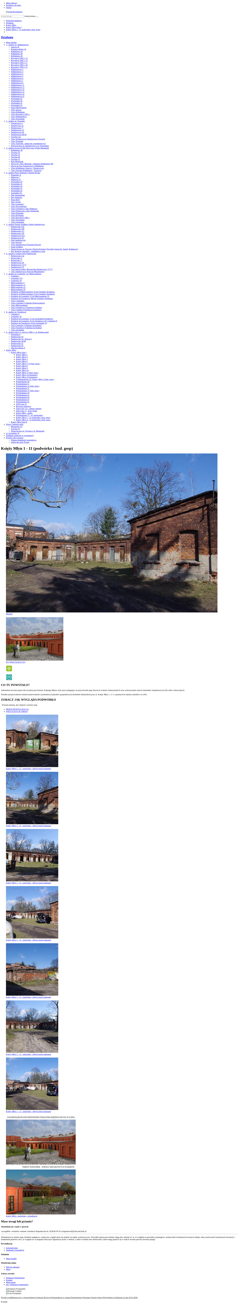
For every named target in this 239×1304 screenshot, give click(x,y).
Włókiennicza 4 (17, 74)
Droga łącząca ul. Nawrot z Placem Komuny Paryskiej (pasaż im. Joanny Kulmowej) (44, 249)
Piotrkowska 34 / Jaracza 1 (21, 339)
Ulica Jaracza (16, 110)
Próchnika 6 (15, 334)
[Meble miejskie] (9, 680)
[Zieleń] (9, 671)
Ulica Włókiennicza (19, 117)
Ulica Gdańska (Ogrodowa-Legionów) (26, 310)
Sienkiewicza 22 (17, 130)
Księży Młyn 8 (22, 366)
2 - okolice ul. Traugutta (15, 121)
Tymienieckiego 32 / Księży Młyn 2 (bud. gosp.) (35, 379)
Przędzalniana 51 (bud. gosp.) (27, 386)
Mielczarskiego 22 (18, 287)
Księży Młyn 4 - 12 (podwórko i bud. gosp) (33, 420)
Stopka (8, 7)
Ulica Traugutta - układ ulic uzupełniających (28, 144)
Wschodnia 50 (16, 101)
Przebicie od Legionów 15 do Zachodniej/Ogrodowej (32, 319)
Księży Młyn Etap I (13, 27)
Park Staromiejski (18, 195)
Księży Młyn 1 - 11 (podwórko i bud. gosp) (23, 30)
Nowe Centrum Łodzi (14, 424)
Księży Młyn (11, 25)
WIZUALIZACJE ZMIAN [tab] (17, 711)
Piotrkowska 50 (17, 346)
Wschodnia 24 (16, 186)
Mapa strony (11, 1282)
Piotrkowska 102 (17, 227)
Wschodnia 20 (16, 182)
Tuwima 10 (15, 429)
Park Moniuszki (17, 161)
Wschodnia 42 (16, 191)
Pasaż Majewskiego (19, 108)
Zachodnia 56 (16, 193)
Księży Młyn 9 (22, 368)
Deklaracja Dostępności (15, 1278)
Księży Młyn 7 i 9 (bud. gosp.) (28, 364)
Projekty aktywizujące (14, 438)
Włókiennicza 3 (17, 72)
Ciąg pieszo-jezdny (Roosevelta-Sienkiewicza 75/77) (32, 269)
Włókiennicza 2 (17, 69)
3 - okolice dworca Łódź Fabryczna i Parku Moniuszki (27, 148)
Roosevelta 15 (16, 258)
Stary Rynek (16, 202)
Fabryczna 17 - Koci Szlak (26, 411)
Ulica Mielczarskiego (19, 305)
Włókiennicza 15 (17, 92)
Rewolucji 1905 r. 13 (19, 58)
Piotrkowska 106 (17, 229)
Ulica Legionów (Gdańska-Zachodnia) (26, 325)
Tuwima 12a (16, 137)
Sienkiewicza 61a (18, 236)
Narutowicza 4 (17, 123)
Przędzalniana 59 (22, 393)
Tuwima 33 (15, 152)
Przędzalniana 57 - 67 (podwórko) (29, 415)
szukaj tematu (30, 16)
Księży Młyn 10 (22, 370)
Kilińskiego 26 (17, 51)
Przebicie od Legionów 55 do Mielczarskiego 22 (30, 296)
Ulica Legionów (17, 204)
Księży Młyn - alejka (24, 413)
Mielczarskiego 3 (17, 283)
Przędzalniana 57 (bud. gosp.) (27, 391)
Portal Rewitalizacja (14, 21)
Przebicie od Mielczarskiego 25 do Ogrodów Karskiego (33, 294)
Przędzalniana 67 (22, 400)
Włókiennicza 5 (17, 76)
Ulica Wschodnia (18, 119)
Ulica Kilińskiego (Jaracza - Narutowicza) (27, 168)
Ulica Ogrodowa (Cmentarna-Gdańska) (26, 307)
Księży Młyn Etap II (19, 422)
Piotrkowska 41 (17, 343)
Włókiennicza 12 (17, 87)
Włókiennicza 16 (17, 94)
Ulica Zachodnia (17, 222)
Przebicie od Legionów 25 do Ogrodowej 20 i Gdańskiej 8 (34, 321)
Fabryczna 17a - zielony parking (28, 409)
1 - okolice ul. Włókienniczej (17, 45)
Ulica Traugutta (17, 141)
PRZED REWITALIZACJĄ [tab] (17, 709)
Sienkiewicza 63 (17, 238)
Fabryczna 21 (21, 404)
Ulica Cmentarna (17, 301)
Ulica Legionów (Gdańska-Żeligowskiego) (28, 303)
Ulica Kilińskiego (18, 112)
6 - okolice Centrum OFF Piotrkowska (21, 254)
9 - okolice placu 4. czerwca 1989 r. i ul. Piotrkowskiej (27, 332)
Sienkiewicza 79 (17, 267)
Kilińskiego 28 (17, 54)
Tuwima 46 (15, 157)
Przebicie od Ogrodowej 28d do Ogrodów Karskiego (32, 298)
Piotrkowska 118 (17, 233)
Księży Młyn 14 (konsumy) (27, 375)
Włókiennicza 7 (17, 81)
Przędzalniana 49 (22, 382)
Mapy (8, 1269)
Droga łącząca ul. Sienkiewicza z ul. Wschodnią (30, 146)
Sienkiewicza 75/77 (18, 265)
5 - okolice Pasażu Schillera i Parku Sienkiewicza (25, 224)
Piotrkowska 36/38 (18, 341)
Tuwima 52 (15, 159)
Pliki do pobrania (12, 1267)
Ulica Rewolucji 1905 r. (20, 114)
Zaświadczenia (12, 1248)
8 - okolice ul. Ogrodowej (16, 312)
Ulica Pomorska (17, 213)
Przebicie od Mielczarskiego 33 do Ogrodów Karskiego (33, 292)
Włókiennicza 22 (17, 96)
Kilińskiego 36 (17, 56)
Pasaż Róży (15, 200)
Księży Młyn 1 (22, 355)
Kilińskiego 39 (17, 150)
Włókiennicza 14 (17, 90)
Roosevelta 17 (16, 260)
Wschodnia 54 (16, 105)
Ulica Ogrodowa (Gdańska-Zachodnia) (26, 328)
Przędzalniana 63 (22, 397)
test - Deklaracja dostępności (17, 1285)
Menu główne (11, 3)
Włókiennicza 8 (17, 83)
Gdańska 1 (15, 276)
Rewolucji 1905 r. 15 (19, 60)
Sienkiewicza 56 (17, 263)
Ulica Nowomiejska (19, 206)
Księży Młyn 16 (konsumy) (27, 377)
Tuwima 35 (15, 155)
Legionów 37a (16, 278)
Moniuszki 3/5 (16, 427)
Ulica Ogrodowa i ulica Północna (24, 209)
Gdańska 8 (15, 314)
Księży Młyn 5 (22, 361)
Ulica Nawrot (16, 242)
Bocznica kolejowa (23, 406)
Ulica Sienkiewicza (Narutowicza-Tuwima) (28, 139)
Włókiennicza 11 (17, 85)
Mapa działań (11, 42)
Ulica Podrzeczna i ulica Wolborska (25, 211)
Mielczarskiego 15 (18, 285)
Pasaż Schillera (17, 247)
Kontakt (9, 1280)
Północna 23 (16, 179)
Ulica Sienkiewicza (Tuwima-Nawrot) (26, 245)
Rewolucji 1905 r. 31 (19, 67)
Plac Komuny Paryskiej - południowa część (28, 251)
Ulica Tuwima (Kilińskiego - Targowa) (26, 170)
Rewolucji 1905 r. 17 (19, 63)
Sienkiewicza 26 (17, 132)
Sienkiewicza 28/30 (18, 135)
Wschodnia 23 (16, 184)
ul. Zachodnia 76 (12, 433)
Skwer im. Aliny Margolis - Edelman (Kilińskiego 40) (32, 164)
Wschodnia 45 (16, 99)
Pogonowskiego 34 (18, 49)
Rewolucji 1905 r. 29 (19, 65)
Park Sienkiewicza (18, 240)
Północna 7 (15, 177)
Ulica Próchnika (17, 215)
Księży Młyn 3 (22, 359)
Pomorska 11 (16, 175)
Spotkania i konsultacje (15, 1250)
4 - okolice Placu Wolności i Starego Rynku (23, 173)
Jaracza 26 (15, 47)
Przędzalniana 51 (22, 384)
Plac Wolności (16, 197)
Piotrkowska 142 (17, 256)
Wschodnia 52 (16, 103)
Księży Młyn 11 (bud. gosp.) (27, 373)
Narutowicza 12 (17, 126)
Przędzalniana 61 (22, 395)
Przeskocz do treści (13, 5)
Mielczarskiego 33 (18, 290)
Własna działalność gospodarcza (23, 440)
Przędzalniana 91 (22, 402)
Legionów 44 (16, 281)
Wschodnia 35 (16, 188)
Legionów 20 (16, 316)
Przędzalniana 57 (22, 388)
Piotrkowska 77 (17, 128)
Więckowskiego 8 (18, 348)
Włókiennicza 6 (17, 78)
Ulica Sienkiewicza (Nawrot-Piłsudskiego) (27, 272)
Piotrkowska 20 (17, 337)
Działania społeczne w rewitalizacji (20, 436)
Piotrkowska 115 (17, 231)
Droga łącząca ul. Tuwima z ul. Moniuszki (27, 431)
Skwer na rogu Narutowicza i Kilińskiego (27, 166)
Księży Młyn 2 (22, 357)
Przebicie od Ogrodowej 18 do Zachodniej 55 (29, 323)
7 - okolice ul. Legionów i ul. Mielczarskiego (23, 274)
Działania (9, 23)
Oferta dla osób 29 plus (20, 442)
